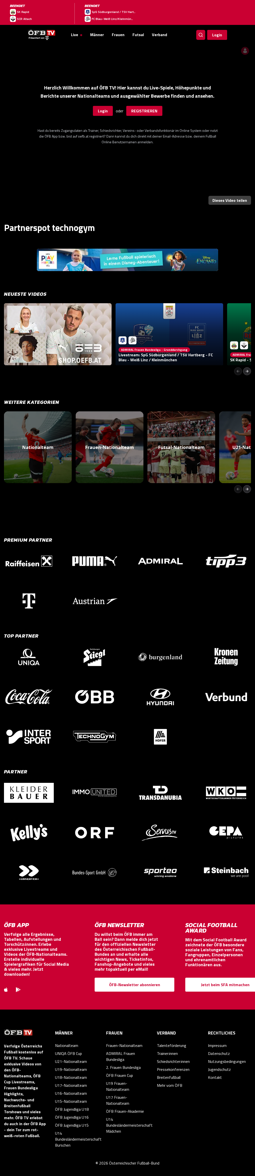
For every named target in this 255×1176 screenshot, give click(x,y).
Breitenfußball (169, 1077)
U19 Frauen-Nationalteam (117, 1086)
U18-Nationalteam (71, 1077)
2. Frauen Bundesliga (123, 1067)
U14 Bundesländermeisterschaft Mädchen (127, 1125)
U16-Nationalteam (71, 1093)
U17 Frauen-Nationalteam (117, 1100)
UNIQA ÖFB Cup (68, 1053)
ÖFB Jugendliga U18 (72, 1109)
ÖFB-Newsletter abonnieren (134, 985)
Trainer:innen (167, 1053)
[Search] (200, 35)
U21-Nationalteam (71, 1061)
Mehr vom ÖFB (169, 1085)
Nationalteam (66, 1045)
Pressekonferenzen (173, 1069)
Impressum (217, 1045)
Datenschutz (219, 1053)
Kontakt (215, 1077)
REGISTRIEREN (144, 111)
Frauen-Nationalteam (124, 1045)
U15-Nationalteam (71, 1101)
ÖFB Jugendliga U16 (72, 1117)
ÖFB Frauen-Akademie (125, 1111)
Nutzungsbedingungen (227, 1061)
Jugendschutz (219, 1069)
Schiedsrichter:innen (173, 1061)
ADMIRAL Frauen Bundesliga (120, 1056)
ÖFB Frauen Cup (119, 1075)
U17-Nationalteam (71, 1085)
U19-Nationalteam (71, 1069)
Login (217, 35)
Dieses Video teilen (229, 200)
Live (74, 35)
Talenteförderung (171, 1045)
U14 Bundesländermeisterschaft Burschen (76, 1139)
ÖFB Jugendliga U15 (72, 1125)
